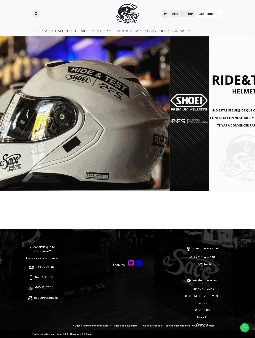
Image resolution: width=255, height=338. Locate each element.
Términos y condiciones (95, 325)
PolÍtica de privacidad (125, 325)
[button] (36, 14)
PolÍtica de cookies (151, 325)
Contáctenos (209, 14)
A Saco (77, 325)
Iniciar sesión (182, 14)
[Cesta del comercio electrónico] (165, 14)
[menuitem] (43, 31)
